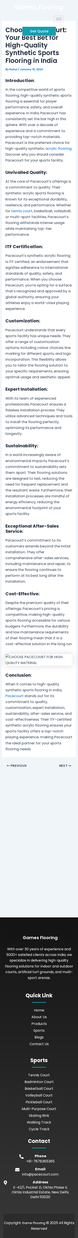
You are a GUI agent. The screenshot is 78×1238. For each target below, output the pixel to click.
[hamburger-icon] (59, 19)
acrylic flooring (58, 148)
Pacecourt (14, 695)
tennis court (21, 211)
